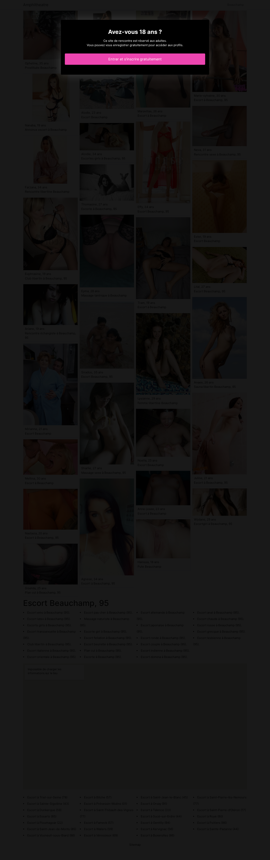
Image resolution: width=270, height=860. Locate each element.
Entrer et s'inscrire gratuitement (135, 59)
